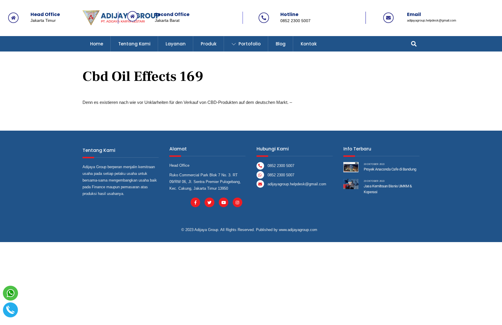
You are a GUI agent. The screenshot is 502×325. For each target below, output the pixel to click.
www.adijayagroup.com (298, 230)
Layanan (176, 44)
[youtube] (223, 202)
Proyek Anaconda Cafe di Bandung (390, 169)
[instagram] (237, 202)
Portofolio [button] (249, 44)
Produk (208, 44)
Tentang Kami (134, 44)
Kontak (309, 44)
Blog (281, 44)
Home (96, 44)
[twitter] (209, 202)
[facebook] (195, 202)
